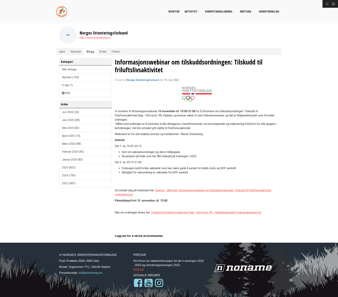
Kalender (75, 51)
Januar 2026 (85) (72, 159)
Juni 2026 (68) (71, 120)
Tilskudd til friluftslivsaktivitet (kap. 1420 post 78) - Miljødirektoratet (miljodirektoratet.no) (206, 212)
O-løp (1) (67, 85)
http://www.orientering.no (95, 37)
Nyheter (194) (70, 77)
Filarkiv (116, 51)
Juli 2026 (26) (70, 112)
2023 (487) (69, 183)
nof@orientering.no (90, 272)
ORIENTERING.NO (269, 11)
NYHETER (174, 11)
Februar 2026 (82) (73, 151)
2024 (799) (69, 175)
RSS (67, 93)
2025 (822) (69, 167)
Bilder (103, 51)
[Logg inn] (333, 4)
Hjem (62, 51)
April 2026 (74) (71, 136)
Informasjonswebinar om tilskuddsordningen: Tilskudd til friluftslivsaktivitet (188, 66)
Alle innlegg (69, 69)
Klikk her (138, 269)
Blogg (90, 51)
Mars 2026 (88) (71, 143)
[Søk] (327, 4)
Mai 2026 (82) (70, 128)
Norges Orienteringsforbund (143, 80)
